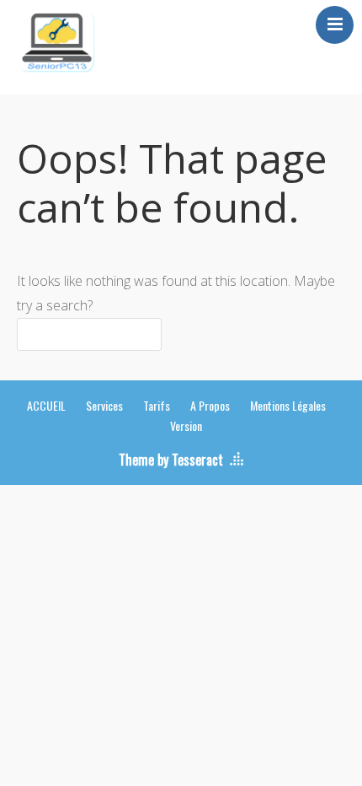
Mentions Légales (288, 405)
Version (186, 425)
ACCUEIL (46, 405)
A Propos (210, 405)
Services (104, 405)
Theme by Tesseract (171, 460)
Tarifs (156, 405)
